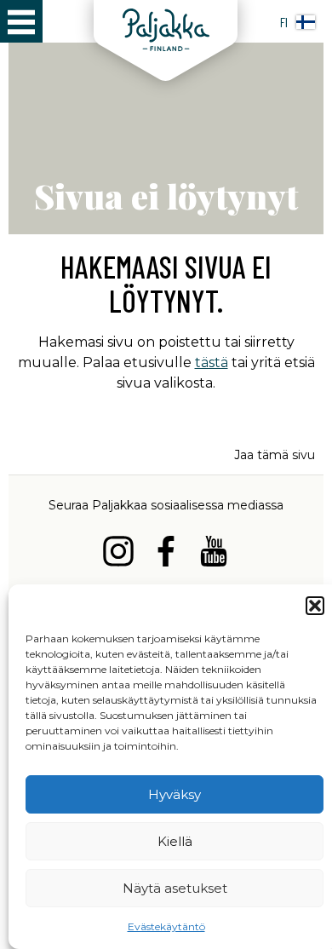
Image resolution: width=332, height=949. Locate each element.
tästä (211, 362)
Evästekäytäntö (166, 926)
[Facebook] (166, 554)
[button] (314, 605)
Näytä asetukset (175, 888)
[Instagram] (118, 554)
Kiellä (174, 841)
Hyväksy (174, 794)
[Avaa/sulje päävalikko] (21, 21)
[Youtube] (213, 554)
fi (284, 22)
